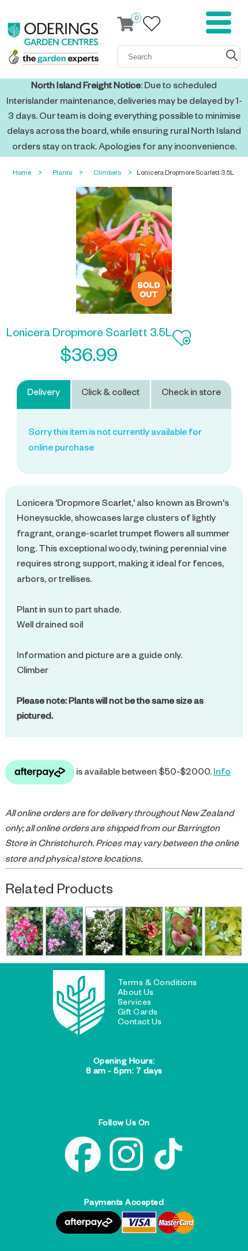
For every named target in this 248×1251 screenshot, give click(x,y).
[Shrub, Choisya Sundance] (223, 931)
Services (135, 1003)
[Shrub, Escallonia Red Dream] (25, 931)
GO (232, 55)
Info (222, 773)
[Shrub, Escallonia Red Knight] (144, 931)
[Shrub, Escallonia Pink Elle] (64, 931)
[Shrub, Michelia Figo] (184, 931)
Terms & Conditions (157, 984)
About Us (136, 993)
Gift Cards (138, 1013)
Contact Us (140, 1023)
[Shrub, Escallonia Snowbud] (104, 931)
